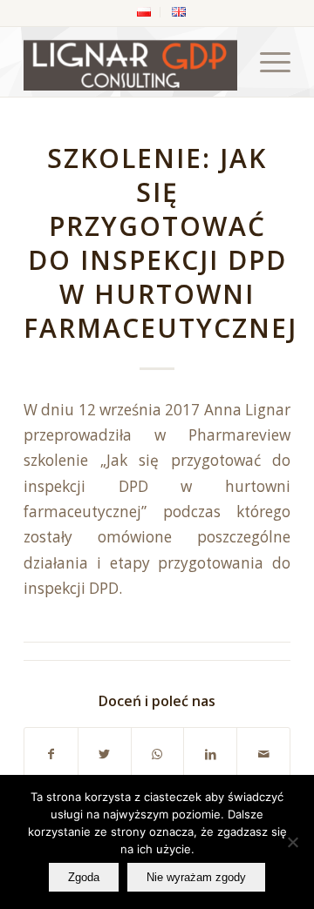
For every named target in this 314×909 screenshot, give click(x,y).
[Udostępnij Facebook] (51, 754)
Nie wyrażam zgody (196, 877)
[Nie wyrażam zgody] (292, 842)
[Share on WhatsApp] (158, 754)
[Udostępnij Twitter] (104, 754)
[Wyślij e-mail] (263, 754)
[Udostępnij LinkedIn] (210, 754)
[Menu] (266, 62)
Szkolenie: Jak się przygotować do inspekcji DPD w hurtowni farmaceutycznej (160, 243)
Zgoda (83, 877)
